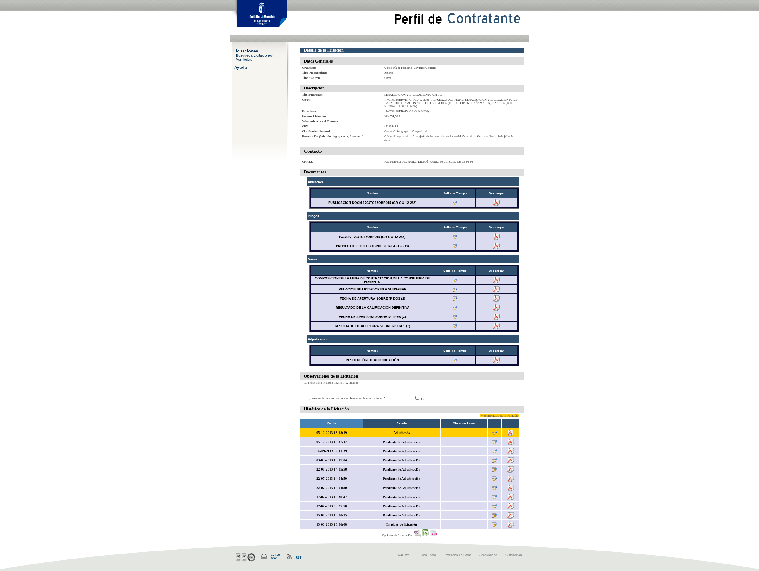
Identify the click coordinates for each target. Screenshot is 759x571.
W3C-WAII (405, 554)
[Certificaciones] (245, 557)
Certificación (513, 554)
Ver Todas (244, 59)
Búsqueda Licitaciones (254, 55)
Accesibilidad (488, 554)
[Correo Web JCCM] (269, 556)
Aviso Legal (428, 554)
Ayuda (240, 67)
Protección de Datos (457, 554)
